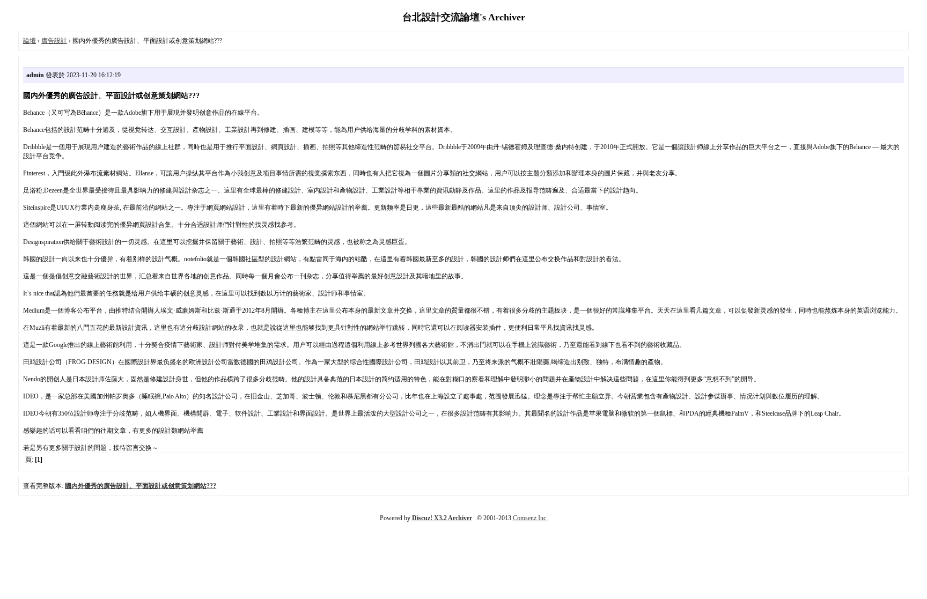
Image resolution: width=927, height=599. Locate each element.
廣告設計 (54, 41)
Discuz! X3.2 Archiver (442, 518)
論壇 (29, 41)
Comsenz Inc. (530, 518)
